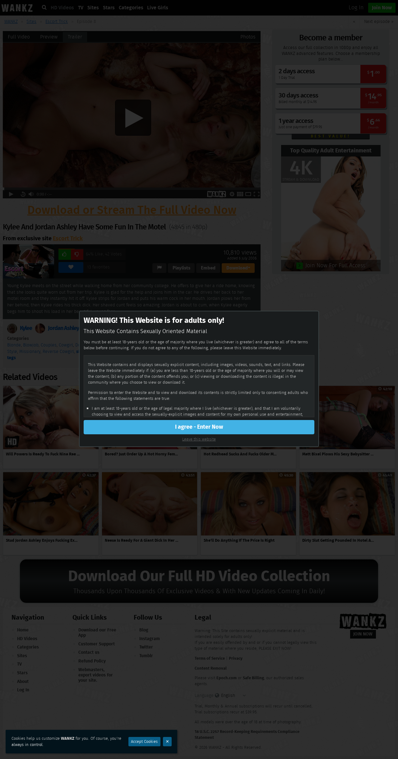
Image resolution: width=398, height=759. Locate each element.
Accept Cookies (144, 741)
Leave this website (199, 439)
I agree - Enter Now (199, 427)
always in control (27, 745)
